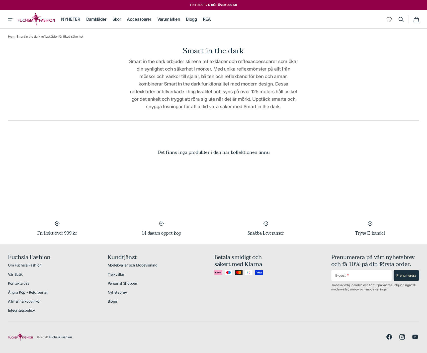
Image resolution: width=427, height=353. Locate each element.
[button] (401, 19)
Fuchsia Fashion (60, 337)
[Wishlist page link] (389, 19)
